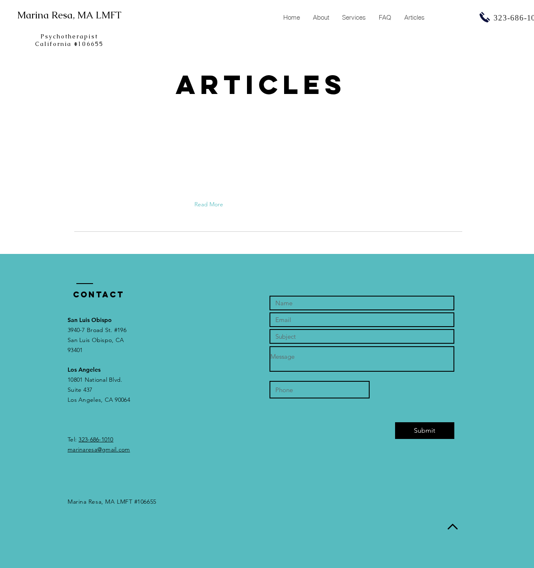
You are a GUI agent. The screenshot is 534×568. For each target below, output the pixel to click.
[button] (353, 17)
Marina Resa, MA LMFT (69, 15)
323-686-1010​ (95, 439)
